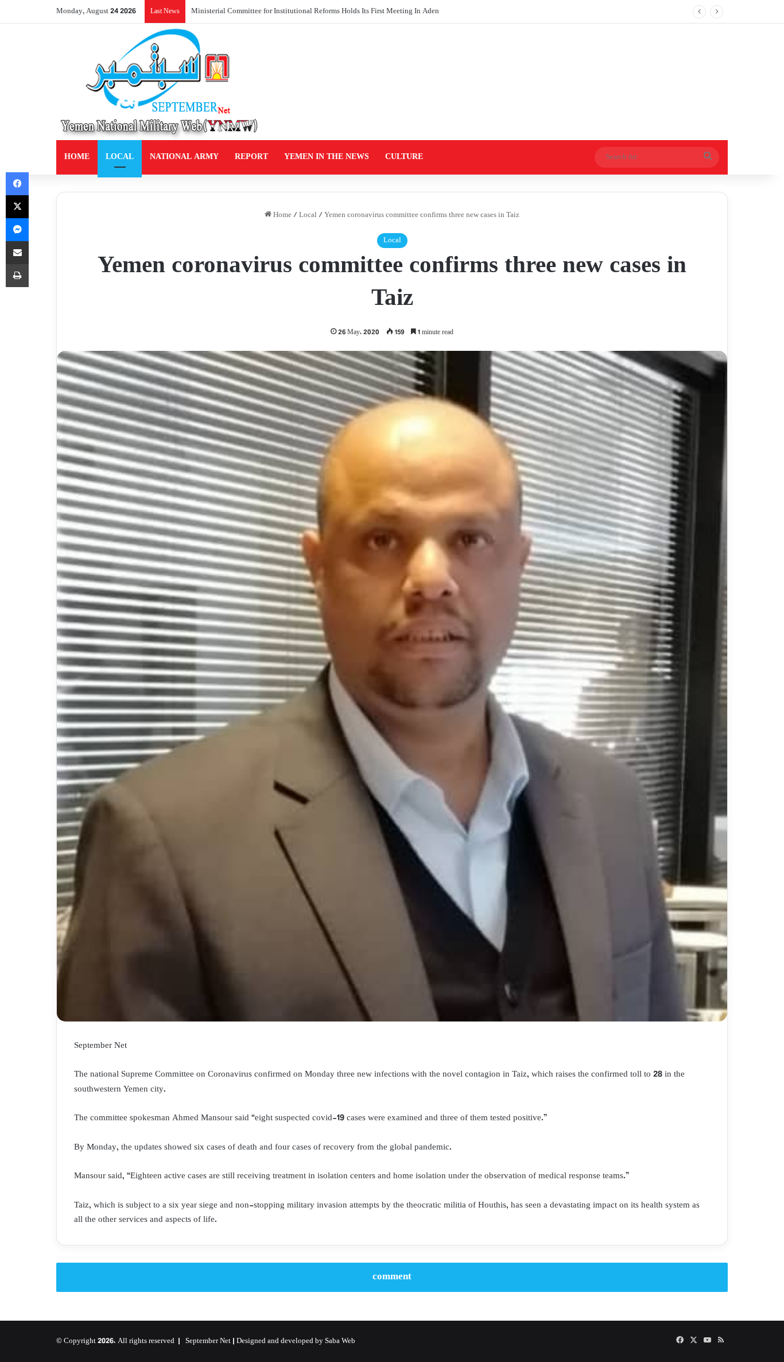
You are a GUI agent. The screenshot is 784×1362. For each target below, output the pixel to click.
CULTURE (404, 157)
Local (308, 215)
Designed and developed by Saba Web (295, 1341)
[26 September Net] (160, 82)
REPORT (251, 157)
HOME (77, 157)
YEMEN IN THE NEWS (326, 157)
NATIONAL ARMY (184, 157)
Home (281, 215)
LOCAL (120, 157)
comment (392, 1277)
